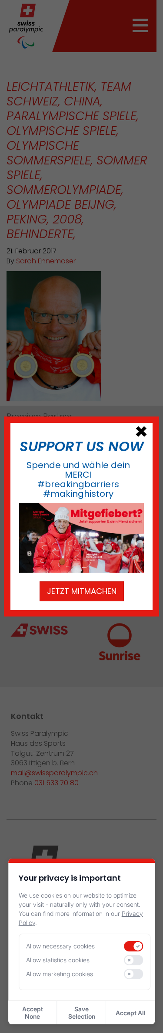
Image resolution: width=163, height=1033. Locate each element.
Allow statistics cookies (58, 960)
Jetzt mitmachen (81, 591)
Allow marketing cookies (59, 973)
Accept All (131, 1013)
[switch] (133, 946)
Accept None (32, 1012)
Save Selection (81, 1012)
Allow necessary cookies (60, 946)
